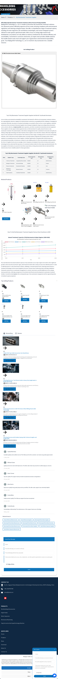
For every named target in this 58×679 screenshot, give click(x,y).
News (2, 641)
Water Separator (5, 616)
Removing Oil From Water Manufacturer (12, 523)
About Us (3, 648)
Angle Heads (4, 612)
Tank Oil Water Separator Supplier (47, 526)
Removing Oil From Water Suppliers (30, 526)
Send (29, 569)
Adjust (29, 676)
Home (3, 17)
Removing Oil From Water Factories (46, 523)
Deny (29, 672)
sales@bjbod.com (9, 592)
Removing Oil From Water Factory (29, 523)
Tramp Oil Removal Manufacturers (11, 519)
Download (3, 644)
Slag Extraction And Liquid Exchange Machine (12, 623)
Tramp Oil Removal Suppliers (26, 519)
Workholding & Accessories (8, 609)
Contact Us (4, 651)
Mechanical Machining (7, 619)
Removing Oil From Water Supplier (42, 519)
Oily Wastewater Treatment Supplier (26, 17)
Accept (29, 668)
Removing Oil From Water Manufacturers (12, 526)
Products (10, 17)
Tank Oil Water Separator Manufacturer (12, 529)
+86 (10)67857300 (8, 588)
